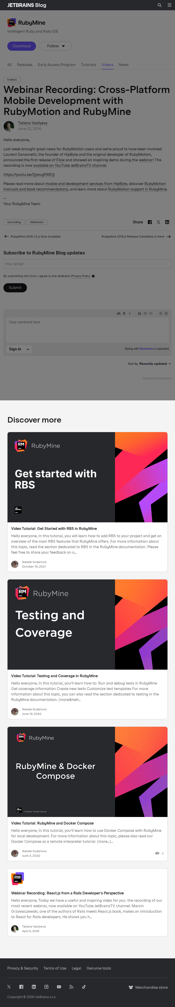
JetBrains (42, 997)
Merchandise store (150, 989)
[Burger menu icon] (169, 5)
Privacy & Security (22, 968)
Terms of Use (55, 968)
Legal (76, 968)
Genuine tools (99, 968)
